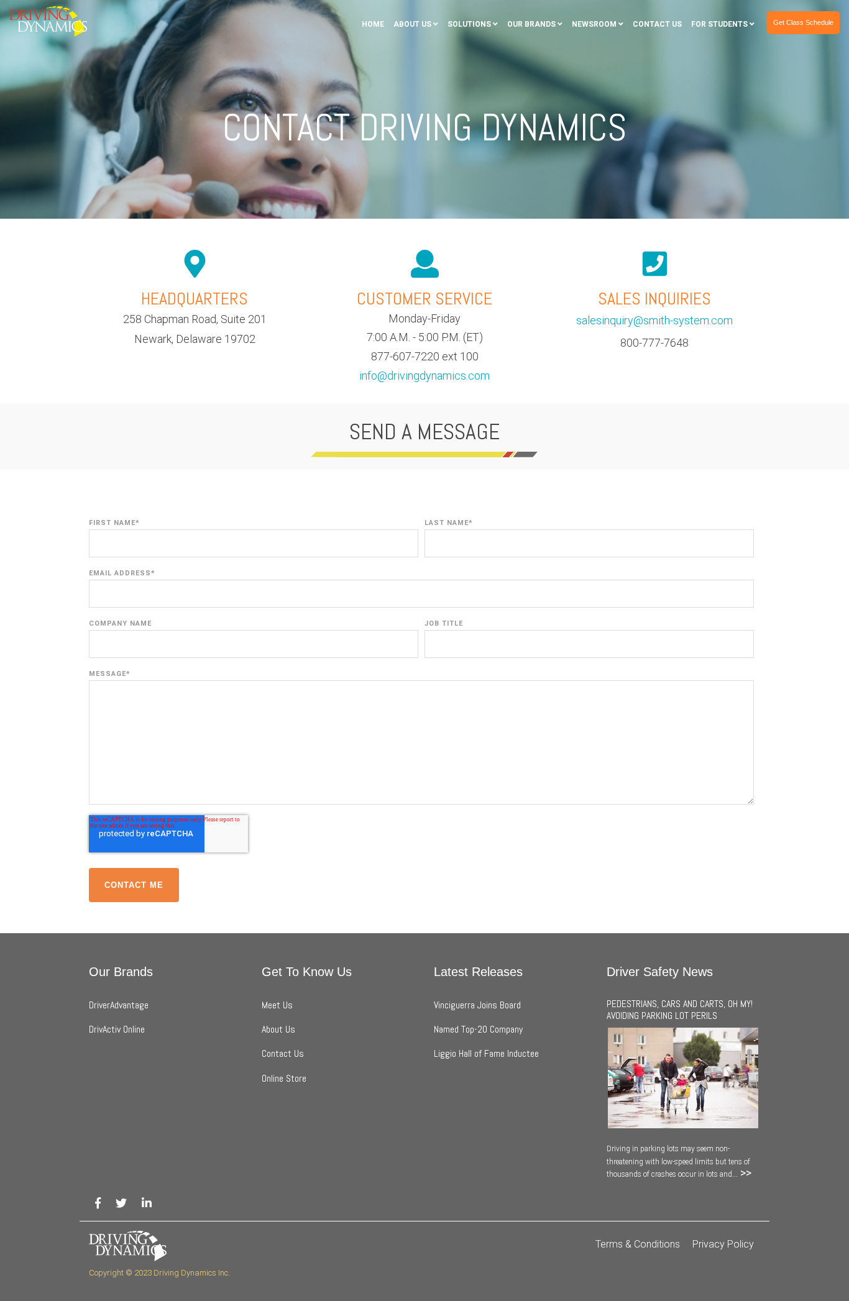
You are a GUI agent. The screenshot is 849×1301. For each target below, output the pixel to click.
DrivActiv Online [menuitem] (117, 1029)
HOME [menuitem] (373, 24)
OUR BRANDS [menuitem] (531, 24)
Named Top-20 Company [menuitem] (478, 1029)
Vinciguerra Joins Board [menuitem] (477, 1004)
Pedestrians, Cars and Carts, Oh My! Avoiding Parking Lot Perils (680, 1009)
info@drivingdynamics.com (424, 375)
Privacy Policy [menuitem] (723, 1244)
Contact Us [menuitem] (283, 1053)
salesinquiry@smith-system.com (654, 320)
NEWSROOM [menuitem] (594, 24)
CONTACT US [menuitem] (657, 24)
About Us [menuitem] (278, 1029)
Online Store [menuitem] (284, 1078)
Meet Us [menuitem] (277, 1004)
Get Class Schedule (803, 22)
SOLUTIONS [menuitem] (469, 24)
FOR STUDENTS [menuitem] (719, 24)
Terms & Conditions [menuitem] (637, 1244)
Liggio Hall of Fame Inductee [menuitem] (486, 1053)
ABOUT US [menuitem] (412, 24)
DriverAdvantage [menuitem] (120, 1004)
